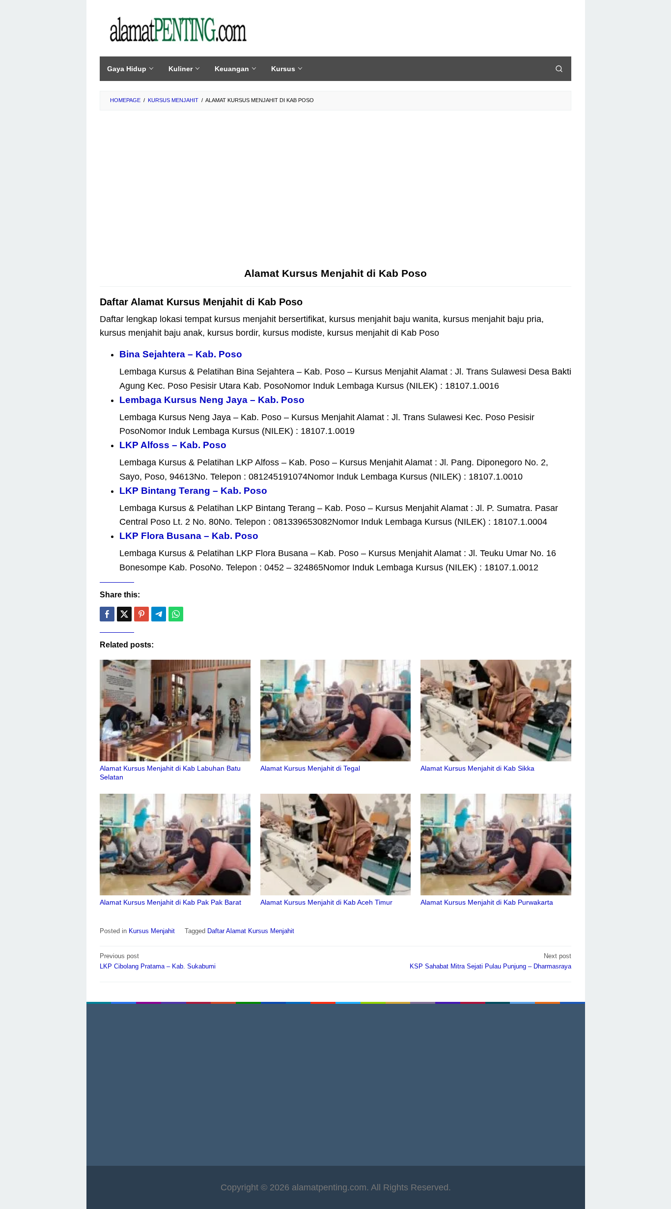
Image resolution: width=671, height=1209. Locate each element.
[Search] (559, 68)
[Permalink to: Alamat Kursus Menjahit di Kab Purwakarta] (495, 844)
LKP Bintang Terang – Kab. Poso (193, 490)
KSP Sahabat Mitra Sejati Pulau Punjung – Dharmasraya (490, 961)
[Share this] (107, 614)
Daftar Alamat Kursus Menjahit (250, 931)
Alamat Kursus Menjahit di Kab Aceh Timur (326, 902)
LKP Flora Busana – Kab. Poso (188, 536)
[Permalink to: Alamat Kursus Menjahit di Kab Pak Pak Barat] (175, 844)
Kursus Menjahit (152, 931)
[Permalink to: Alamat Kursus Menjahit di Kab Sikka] (495, 710)
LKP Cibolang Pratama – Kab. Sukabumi (158, 961)
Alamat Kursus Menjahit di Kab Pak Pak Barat (170, 902)
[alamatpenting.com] (177, 29)
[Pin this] (141, 614)
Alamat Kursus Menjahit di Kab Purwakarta (486, 902)
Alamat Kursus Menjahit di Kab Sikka (477, 768)
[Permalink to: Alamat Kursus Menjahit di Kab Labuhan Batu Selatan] (175, 710)
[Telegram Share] (158, 614)
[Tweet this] (124, 614)
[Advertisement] (335, 194)
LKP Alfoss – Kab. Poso (172, 445)
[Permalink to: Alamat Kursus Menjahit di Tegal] (335, 710)
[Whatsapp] (175, 614)
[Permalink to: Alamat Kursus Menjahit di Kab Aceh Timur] (335, 844)
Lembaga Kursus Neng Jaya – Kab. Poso (212, 400)
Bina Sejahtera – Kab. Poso (180, 354)
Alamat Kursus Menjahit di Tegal (310, 768)
